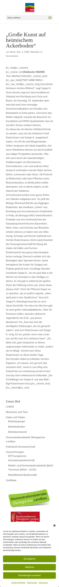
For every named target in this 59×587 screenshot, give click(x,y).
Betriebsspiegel (16, 421)
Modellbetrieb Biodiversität (22, 475)
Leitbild (10, 406)
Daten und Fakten (15, 417)
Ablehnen (29, 567)
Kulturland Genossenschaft (20, 446)
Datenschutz (32, 583)
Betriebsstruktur (16, 426)
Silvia (12, 52)
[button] (54, 525)
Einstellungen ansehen (29, 575)
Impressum (43, 583)
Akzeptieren (29, 558)
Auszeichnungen (15, 452)
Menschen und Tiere (17, 412)
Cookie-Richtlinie (18, 583)
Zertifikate (11, 480)
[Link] (29, 509)
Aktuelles (35, 52)
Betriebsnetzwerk (17, 432)
